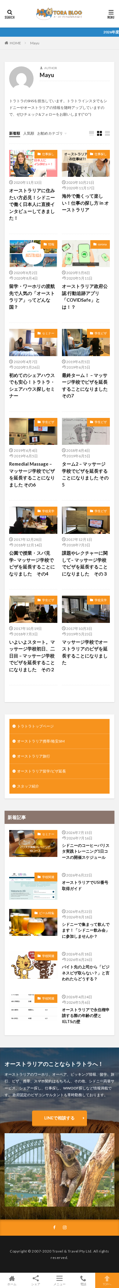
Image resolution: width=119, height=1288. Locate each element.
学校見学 (48, 511)
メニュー (59, 1284)
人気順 (28, 133)
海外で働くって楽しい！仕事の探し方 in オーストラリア (85, 202)
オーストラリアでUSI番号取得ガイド (85, 885)
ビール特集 (46, 913)
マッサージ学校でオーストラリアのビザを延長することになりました (85, 652)
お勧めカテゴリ (50, 133)
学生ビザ (101, 333)
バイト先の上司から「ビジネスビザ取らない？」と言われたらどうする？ (86, 972)
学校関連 (48, 877)
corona (102, 244)
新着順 (14, 133)
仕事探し (48, 154)
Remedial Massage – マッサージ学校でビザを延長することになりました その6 (32, 474)
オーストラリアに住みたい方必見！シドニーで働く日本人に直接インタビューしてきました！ (32, 204)
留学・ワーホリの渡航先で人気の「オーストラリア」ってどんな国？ (32, 296)
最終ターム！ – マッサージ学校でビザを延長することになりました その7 (85, 385)
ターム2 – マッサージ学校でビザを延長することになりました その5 (85, 474)
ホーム (11, 1284)
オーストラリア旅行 (33, 756)
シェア (35, 1284)
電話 (83, 1284)
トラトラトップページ (35, 726)
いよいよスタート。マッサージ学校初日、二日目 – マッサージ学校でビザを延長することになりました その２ (32, 655)
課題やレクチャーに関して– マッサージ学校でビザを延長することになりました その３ (85, 563)
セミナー (48, 333)
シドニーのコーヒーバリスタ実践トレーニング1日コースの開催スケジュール (86, 851)
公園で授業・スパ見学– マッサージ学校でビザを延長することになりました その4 (32, 563)
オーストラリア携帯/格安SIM (41, 741)
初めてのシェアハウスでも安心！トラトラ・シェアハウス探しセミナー (32, 385)
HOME (15, 43)
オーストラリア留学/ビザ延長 (41, 771)
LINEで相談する (59, 1117)
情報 (51, 244)
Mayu (34, 43)
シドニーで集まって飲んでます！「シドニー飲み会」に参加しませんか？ (86, 930)
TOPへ (107, 1284)
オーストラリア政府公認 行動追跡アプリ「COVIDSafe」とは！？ (85, 296)
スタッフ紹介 (28, 786)
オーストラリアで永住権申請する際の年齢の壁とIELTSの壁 (86, 1015)
